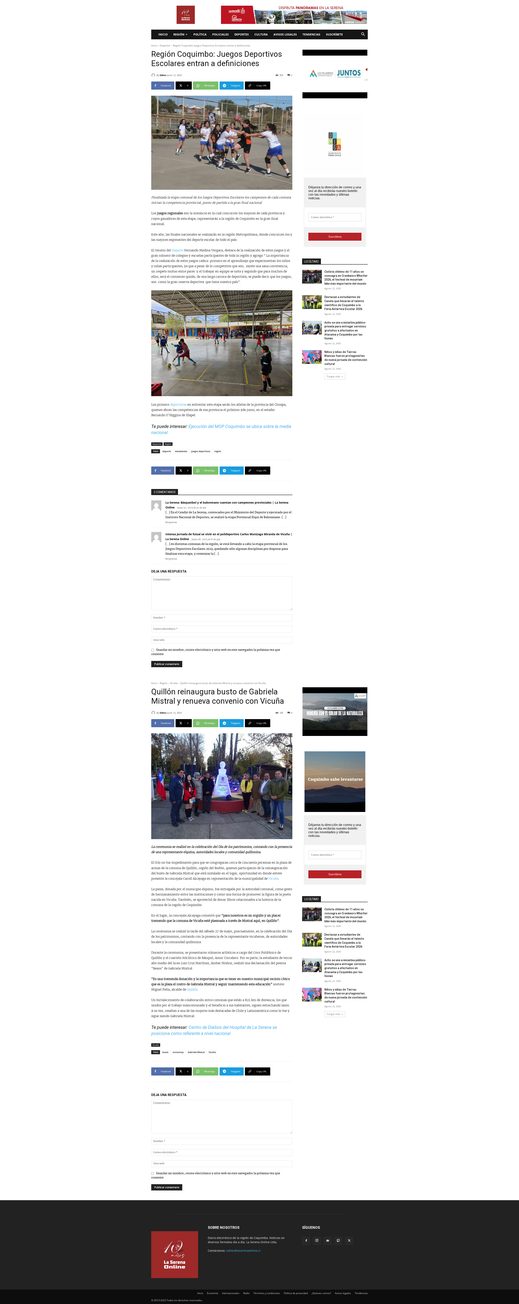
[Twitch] (338, 1241)
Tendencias (311, 34)
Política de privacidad (296, 1293)
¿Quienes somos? (321, 1293)
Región (178, 34)
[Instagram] (317, 1241)
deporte (166, 451)
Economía (212, 1293)
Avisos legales (285, 34)
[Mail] (328, 1241)
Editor (163, 75)
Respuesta (171, 522)
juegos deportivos (200, 451)
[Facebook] (306, 1241)
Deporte (178, 250)
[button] (363, 35)
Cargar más (333, 376)
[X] (349, 1241)
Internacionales (230, 1293)
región (217, 451)
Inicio (163, 34)
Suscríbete (334, 34)
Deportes (241, 34)
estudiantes (181, 451)
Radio (246, 1293)
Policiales (220, 34)
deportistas (178, 404)
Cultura (261, 34)
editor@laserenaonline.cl (243, 1251)
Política (200, 34)
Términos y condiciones (266, 1293)
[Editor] (154, 75)
